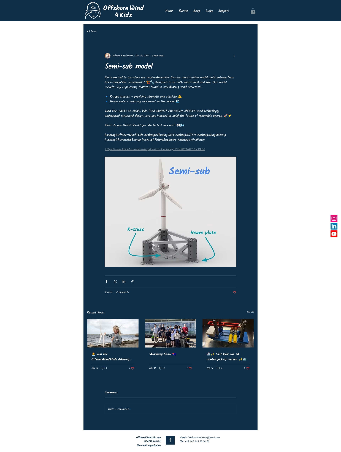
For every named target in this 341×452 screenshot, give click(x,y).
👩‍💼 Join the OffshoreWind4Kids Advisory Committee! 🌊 (110, 357)
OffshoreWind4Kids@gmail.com (204, 438)
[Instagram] (334, 218)
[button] (253, 11)
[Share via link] (132, 281)
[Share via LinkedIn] (124, 281)
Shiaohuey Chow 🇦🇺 (162, 354)
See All (250, 312)
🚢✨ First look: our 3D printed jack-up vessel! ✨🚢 (227, 357)
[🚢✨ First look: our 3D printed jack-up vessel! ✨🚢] (228, 333)
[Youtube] (334, 233)
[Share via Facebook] (106, 281)
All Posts (91, 31)
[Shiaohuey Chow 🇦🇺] (170, 333)
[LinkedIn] (334, 226)
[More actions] (234, 56)
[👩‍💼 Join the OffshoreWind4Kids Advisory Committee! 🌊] (113, 333)
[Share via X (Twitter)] (115, 281)
